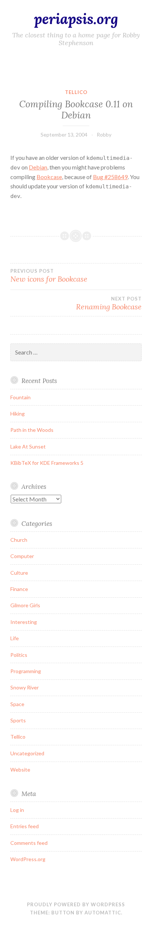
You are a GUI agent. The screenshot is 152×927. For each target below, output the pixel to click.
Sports (18, 720)
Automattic (102, 913)
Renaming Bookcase (109, 303)
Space (17, 704)
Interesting (23, 622)
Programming (25, 671)
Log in (17, 810)
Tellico (76, 92)
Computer (22, 556)
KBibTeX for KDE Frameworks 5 (46, 463)
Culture (19, 573)
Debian (38, 167)
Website (20, 769)
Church (18, 540)
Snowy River (24, 687)
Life (14, 638)
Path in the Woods (31, 430)
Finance (19, 589)
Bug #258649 (110, 176)
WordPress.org (27, 859)
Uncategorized (27, 753)
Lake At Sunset (28, 446)
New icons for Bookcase (48, 275)
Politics (18, 655)
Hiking (17, 413)
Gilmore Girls (25, 605)
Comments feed (29, 843)
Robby (104, 134)
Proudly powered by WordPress (76, 904)
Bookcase (49, 176)
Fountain (20, 397)
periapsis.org (76, 19)
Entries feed (24, 826)
